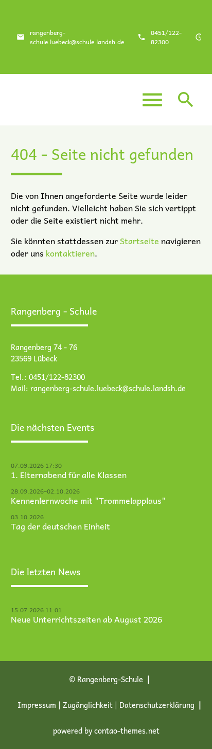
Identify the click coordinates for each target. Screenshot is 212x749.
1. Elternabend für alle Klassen (69, 474)
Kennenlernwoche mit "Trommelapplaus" (88, 500)
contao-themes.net (127, 730)
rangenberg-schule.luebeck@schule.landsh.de (77, 37)
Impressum (36, 705)
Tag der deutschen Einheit (60, 526)
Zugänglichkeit (88, 705)
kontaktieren (70, 253)
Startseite (139, 240)
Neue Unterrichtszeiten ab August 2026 (86, 619)
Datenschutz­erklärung (157, 705)
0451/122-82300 (166, 37)
